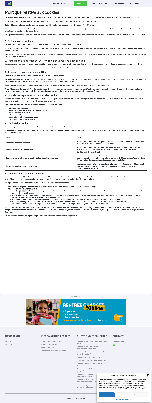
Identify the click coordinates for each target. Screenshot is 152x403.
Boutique (8, 344)
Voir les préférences (141, 395)
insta (114, 345)
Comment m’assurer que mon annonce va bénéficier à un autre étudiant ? (92, 375)
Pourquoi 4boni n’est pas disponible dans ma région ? (92, 342)
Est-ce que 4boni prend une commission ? (92, 360)
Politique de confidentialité (123, 399)
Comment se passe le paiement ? (89, 357)
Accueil (8, 341)
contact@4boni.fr (119, 341)
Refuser (123, 395)
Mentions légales (47, 348)
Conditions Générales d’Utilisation (53, 351)
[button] (148, 376)
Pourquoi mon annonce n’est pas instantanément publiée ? (89, 381)
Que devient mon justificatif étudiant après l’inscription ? (90, 353)
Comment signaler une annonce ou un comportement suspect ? (91, 386)
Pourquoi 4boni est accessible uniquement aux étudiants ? (88, 348)
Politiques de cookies (49, 344)
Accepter (107, 395)
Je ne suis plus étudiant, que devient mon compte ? (92, 370)
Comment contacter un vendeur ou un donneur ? (91, 365)
